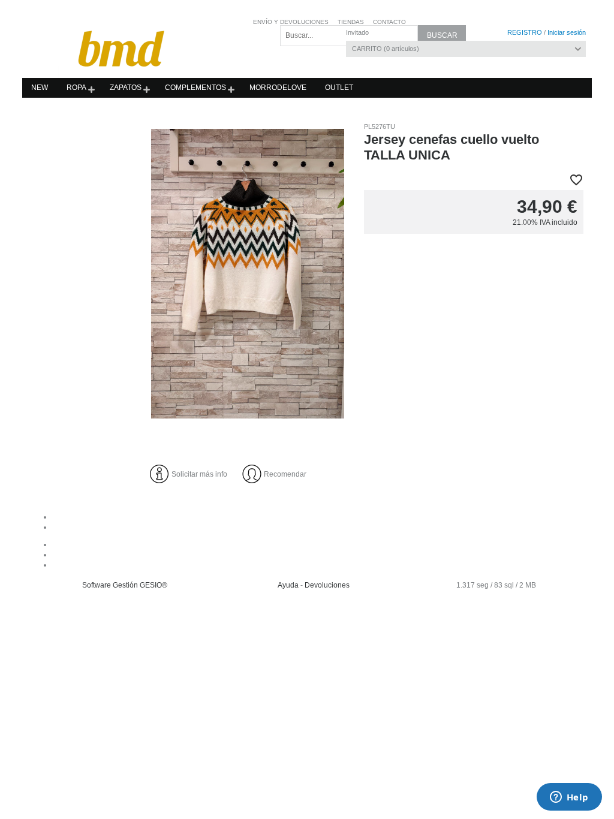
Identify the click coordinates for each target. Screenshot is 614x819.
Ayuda (288, 585)
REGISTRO (524, 32)
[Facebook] (319, 544)
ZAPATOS (126, 87)
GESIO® (153, 585)
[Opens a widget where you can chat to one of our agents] (569, 798)
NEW (39, 87)
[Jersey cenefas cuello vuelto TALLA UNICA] (247, 273)
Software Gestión (110, 585)
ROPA (76, 87)
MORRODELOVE (277, 87)
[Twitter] (319, 565)
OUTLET (339, 87)
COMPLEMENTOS (195, 87)
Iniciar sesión (566, 32)
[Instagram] (319, 554)
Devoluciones (327, 585)
